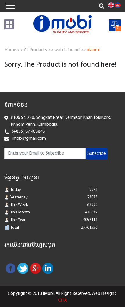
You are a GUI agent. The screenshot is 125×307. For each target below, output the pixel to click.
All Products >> (38, 50)
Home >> (13, 50)
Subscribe (97, 153)
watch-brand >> (70, 50)
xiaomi (93, 50)
